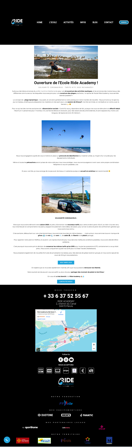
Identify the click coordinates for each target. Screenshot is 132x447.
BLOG (95, 22)
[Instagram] (66, 359)
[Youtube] (71, 359)
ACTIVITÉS (68, 22)
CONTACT (108, 22)
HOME (40, 22)
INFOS (83, 22)
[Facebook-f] (60, 359)
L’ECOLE (53, 22)
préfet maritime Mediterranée (47, 91)
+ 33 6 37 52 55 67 (66, 296)
